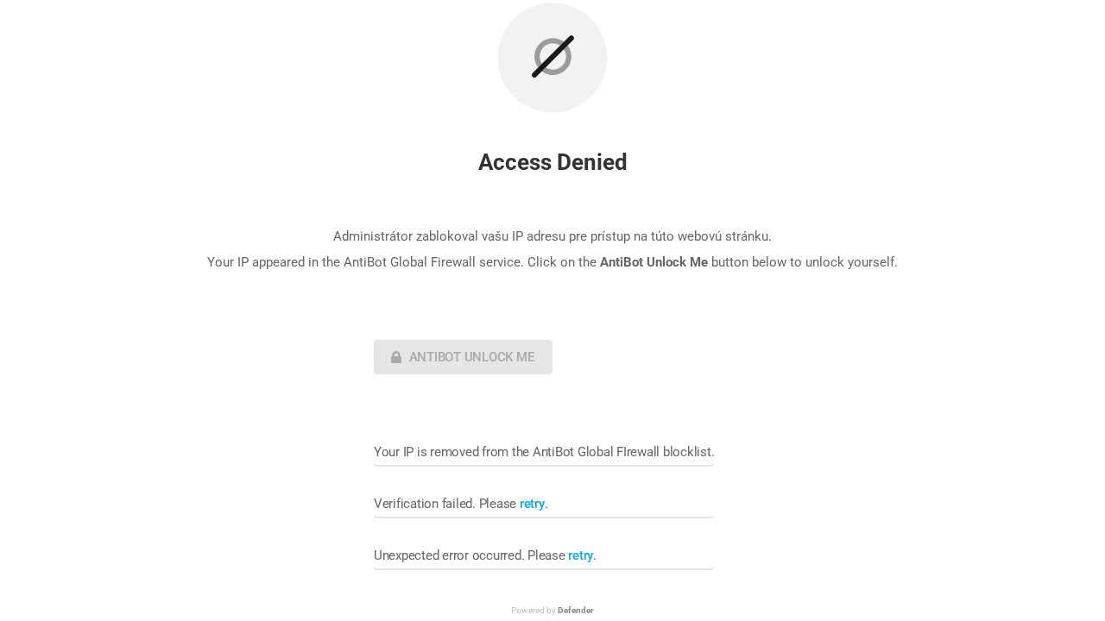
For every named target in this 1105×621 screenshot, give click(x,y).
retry (532, 503)
